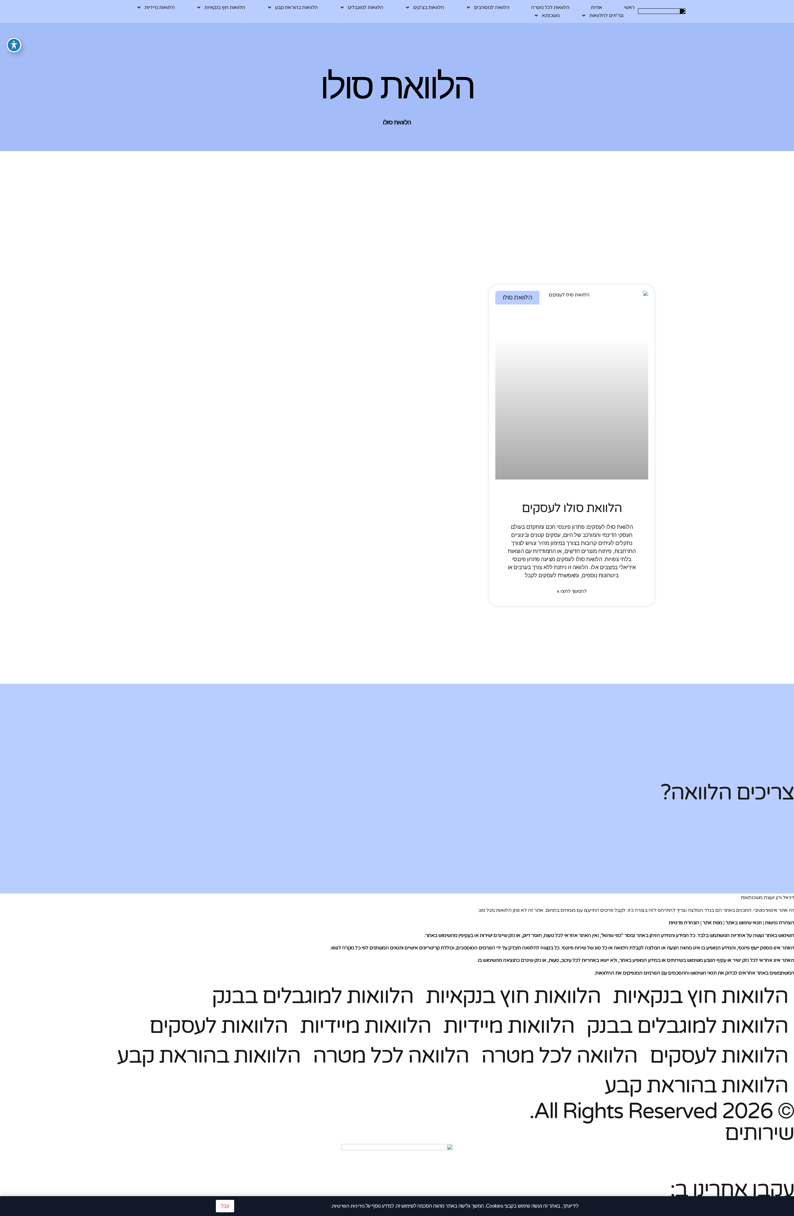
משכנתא (551, 15)
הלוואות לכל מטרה (550, 7)
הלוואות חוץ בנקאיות (224, 7)
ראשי (629, 7)
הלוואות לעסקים (218, 1026)
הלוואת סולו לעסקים (572, 508)
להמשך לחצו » (572, 591)
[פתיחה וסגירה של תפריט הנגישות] (14, 45)
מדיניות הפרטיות (348, 1206)
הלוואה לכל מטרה (559, 1056)
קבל (225, 1206)
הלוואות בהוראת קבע (296, 7)
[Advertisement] (468, 241)
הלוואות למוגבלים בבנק (312, 996)
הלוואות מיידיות (160, 7)
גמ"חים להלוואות (606, 15)
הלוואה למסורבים (492, 7)
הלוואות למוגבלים (365, 7)
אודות (596, 7)
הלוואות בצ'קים (428, 7)
